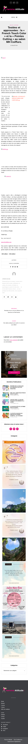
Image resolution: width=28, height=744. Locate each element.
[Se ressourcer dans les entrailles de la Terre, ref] (14, 549)
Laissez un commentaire (14, 263)
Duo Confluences (18, 739)
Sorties (3, 716)
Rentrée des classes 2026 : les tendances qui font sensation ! (17, 387)
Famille (3, 718)
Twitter (4, 726)
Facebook (5, 724)
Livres (2, 712)
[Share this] (10, 266)
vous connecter (13, 340)
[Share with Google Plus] (15, 266)
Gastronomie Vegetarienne (14, 741)
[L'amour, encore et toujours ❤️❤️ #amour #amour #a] (14, 525)
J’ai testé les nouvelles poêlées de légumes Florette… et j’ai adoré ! (16, 414)
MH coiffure (5, 254)
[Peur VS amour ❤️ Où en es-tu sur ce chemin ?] (14, 476)
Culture (3, 707)
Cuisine (3, 705)
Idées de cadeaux (5, 709)
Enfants (3, 714)
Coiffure (16, 25)
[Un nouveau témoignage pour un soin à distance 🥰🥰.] (14, 646)
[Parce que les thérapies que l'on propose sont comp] (14, 452)
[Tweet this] (13, 266)
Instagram (5, 728)
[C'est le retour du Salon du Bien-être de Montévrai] (14, 598)
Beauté (11, 25)
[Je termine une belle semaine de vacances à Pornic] (14, 622)
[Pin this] (17, 266)
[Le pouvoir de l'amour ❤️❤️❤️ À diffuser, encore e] (14, 573)
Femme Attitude (8, 739)
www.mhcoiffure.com (6, 242)
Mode (2, 701)
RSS (4, 730)
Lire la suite (14, 372)
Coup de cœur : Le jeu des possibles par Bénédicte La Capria (17, 401)
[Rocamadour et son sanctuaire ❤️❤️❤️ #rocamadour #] (14, 501)
